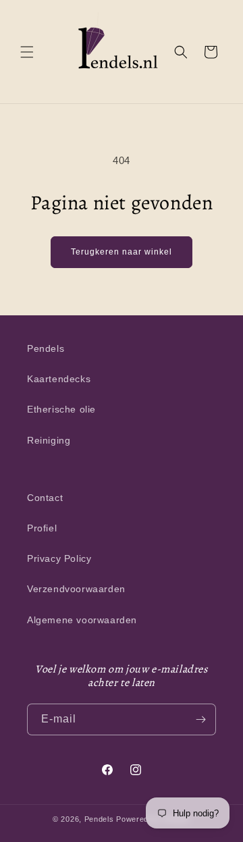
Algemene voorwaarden (82, 619)
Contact (45, 497)
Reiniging (48, 440)
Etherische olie (61, 409)
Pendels (45, 348)
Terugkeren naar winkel (121, 252)
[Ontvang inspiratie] (200, 719)
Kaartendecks (58, 378)
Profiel (42, 528)
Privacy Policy (59, 558)
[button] (27, 52)
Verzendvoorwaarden (76, 588)
